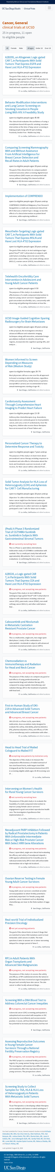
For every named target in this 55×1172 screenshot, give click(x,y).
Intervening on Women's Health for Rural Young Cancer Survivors (24, 790)
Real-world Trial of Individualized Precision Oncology (24, 921)
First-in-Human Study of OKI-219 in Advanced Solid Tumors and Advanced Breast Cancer (22, 709)
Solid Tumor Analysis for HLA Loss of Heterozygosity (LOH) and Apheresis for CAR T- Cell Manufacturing (26, 485)
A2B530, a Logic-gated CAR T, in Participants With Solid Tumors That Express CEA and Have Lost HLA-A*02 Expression (23, 579)
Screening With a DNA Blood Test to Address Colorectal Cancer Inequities (26, 1001)
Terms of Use (8, 1163)
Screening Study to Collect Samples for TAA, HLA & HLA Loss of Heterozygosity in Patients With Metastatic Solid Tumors (24, 1091)
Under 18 (39, 48)
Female (13, 48)
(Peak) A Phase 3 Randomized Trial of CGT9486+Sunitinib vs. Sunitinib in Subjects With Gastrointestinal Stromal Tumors (24, 533)
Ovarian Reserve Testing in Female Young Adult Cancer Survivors (25, 880)
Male (21, 48)
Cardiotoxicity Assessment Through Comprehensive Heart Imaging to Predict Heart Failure (23, 405)
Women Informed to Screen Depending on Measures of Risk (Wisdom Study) (21, 363)
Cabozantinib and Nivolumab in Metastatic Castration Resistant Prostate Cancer (22, 625)
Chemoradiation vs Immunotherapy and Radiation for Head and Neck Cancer (23, 664)
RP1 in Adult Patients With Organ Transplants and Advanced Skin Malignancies (21, 962)
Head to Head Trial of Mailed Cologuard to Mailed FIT (21, 749)
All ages (31, 48)
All (7, 48)
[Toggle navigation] (49, 7)
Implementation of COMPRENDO (24, 196)
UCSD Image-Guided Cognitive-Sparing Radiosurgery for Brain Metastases (27, 319)
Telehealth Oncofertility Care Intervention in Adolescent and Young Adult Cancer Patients (23, 280)
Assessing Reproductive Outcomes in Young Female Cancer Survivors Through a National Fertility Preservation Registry (25, 1046)
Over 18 (48, 48)
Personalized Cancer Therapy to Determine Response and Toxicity (24, 445)
